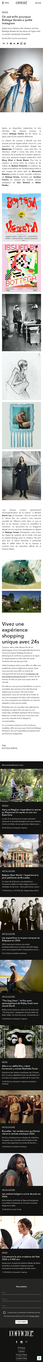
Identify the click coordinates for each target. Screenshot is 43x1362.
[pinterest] (11, 44)
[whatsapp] (21, 44)
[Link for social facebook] (17, 1342)
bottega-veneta (9, 748)
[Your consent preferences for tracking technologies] (39, 1358)
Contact (21, 1351)
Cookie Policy (21, 1358)
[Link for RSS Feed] (26, 1342)
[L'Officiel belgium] (21, 3)
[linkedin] (14, 44)
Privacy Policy (34, 1316)
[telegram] (25, 44)
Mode (5, 12)
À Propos (21, 1348)
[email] (4, 44)
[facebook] (7, 44)
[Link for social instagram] (21, 1342)
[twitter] (18, 44)
